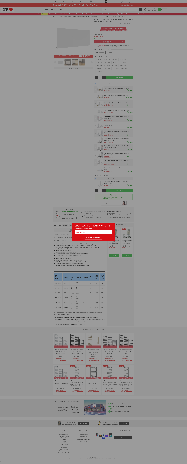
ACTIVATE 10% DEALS (93, 237)
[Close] (113, 224)
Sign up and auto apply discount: (83, 228)
